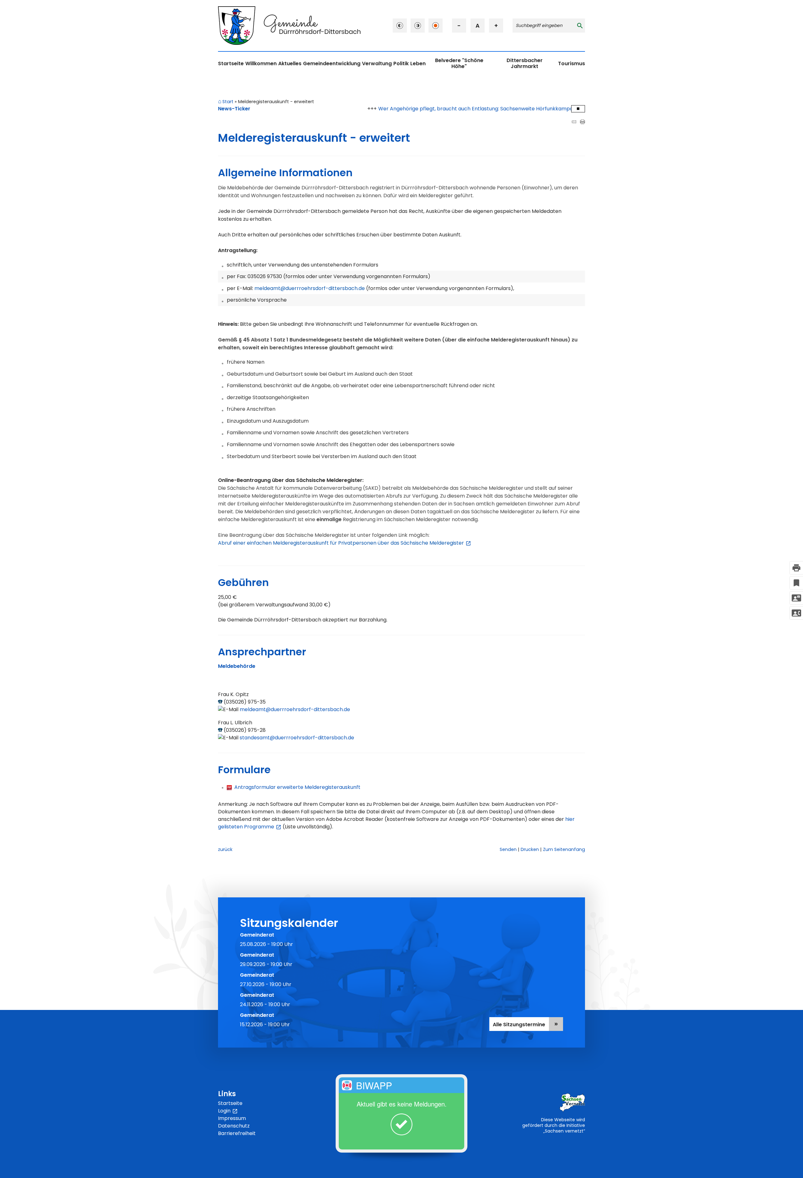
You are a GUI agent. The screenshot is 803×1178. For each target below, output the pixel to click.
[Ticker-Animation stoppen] (578, 108)
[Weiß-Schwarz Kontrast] (418, 25)
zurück (225, 849)
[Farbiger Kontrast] (435, 25)
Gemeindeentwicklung (331, 63)
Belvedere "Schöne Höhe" (459, 63)
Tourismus (571, 63)
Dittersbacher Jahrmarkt (525, 63)
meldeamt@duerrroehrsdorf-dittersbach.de (295, 709)
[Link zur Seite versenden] (573, 122)
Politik (401, 63)
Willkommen (261, 63)
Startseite (231, 63)
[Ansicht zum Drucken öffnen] (582, 122)
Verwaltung (377, 63)
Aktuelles (289, 63)
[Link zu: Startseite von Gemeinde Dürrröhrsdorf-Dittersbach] (289, 25)
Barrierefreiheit (237, 1133)
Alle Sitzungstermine (519, 1024)
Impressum (232, 1118)
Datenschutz (234, 1125)
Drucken (530, 849)
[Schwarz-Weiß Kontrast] (400, 25)
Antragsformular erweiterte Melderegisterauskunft (296, 787)
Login (228, 1111)
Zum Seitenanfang (564, 849)
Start (227, 102)
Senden (508, 849)
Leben (418, 63)
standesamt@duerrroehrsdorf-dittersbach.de (297, 737)
